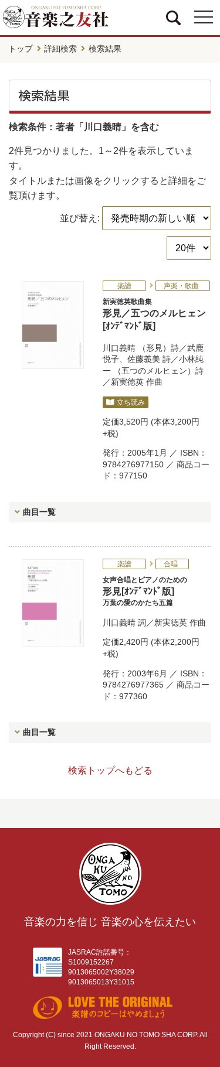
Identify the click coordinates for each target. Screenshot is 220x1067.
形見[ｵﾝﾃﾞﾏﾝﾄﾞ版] (145, 591)
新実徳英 (127, 382)
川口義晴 (119, 348)
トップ (20, 48)
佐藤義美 (143, 359)
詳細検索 (60, 48)
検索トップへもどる (110, 770)
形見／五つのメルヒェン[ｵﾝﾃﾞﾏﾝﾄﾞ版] (154, 314)
